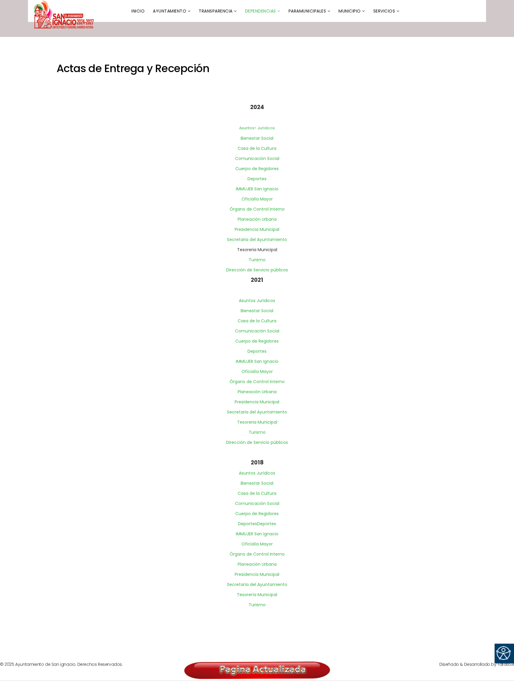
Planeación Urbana (257, 219)
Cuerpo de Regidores (257, 169)
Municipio (350, 11)
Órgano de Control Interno (257, 209)
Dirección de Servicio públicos (257, 270)
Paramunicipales (307, 11)
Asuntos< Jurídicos (257, 127)
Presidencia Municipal (257, 229)
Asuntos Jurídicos (257, 301)
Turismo (257, 260)
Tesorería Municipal (257, 595)
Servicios (384, 11)
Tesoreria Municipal (257, 422)
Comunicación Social (257, 158)
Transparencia (216, 11)
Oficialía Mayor (257, 199)
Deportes (257, 179)
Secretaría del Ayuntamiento (257, 584)
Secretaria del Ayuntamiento (257, 239)
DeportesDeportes (257, 524)
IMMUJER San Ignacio (257, 189)
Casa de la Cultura (257, 148)
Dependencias (260, 11)
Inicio (138, 11)
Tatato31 (505, 664)
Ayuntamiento (169, 11)
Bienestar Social (257, 138)
